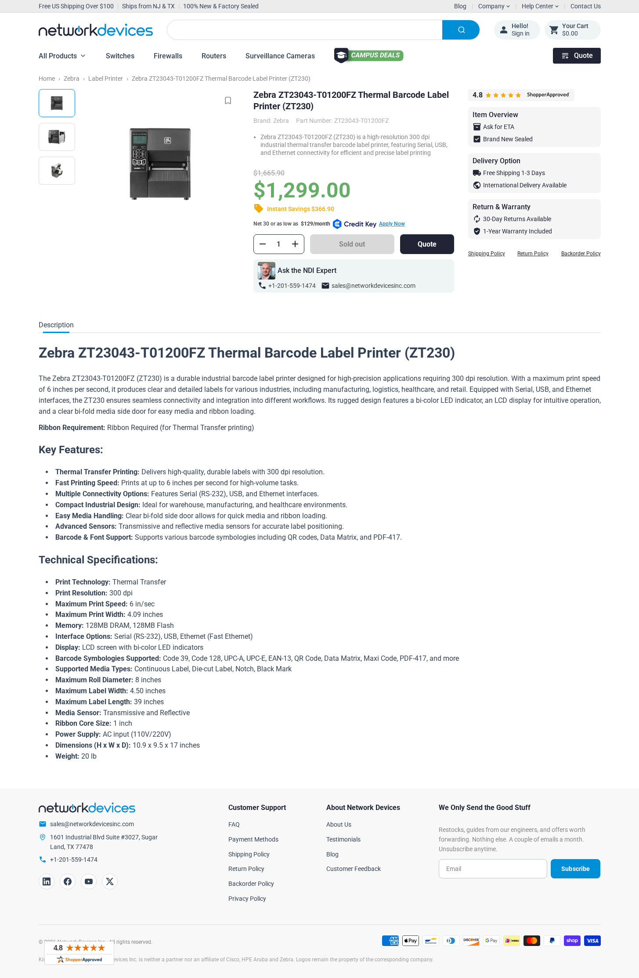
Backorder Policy (581, 254)
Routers (214, 56)
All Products (58, 56)
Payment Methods (253, 839)
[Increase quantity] (295, 244)
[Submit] (461, 29)
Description (56, 325)
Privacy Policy (247, 898)
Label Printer (105, 78)
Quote (583, 55)
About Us (338, 824)
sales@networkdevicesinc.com (373, 285)
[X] (110, 881)
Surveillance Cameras (280, 56)
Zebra (71, 78)
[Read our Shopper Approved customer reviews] (79, 953)
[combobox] (323, 29)
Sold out (352, 244)
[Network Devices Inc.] (96, 30)
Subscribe (575, 868)
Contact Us (585, 6)
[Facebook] (68, 881)
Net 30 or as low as (329, 224)
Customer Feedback (353, 868)
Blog (460, 6)
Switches (120, 56)
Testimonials (343, 839)
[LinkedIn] (46, 881)
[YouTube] (89, 881)
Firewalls (168, 56)
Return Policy (533, 254)
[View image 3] (57, 171)
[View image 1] (57, 103)
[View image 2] (57, 137)
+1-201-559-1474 (292, 285)
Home (47, 78)
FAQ (234, 824)
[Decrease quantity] (262, 244)
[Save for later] (228, 100)
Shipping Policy (486, 254)
